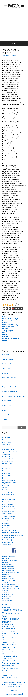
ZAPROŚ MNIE (6, 368)
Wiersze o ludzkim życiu (10, 638)
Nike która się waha (8, 570)
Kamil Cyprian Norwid (9, 480)
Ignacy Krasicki (7, 442)
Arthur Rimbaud (7, 513)
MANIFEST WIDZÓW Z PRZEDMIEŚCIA (13, 396)
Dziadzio (5, 329)
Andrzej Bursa (6, 521)
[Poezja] (14, 6)
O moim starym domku (9, 391)
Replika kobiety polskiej (10, 325)
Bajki (4, 605)
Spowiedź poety (7, 321)
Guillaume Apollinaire (9, 466)
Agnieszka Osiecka (8, 459)
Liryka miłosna (7, 607)
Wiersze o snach (7, 658)
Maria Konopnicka (14, 686)
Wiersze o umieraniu (10, 660)
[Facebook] (3, 308)
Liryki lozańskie (7, 576)
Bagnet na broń (7, 564)
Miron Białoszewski (8, 518)
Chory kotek (6, 590)
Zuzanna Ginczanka (8, 497)
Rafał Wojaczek (7, 440)
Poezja (7, 694)
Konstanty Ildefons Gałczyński (11, 533)
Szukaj (22, 428)
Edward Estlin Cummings (10, 530)
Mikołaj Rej (5, 485)
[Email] (18, 308)
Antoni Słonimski (7, 461)
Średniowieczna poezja (10, 678)
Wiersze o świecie (7, 673)
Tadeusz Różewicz (7, 492)
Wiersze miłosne (11, 613)
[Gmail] (12, 308)
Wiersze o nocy (8, 642)
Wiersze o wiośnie (10, 662)
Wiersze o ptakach (8, 654)
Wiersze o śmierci (9, 670)
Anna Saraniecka (7, 444)
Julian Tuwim (6, 475)
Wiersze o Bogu (8, 616)
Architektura (6, 354)
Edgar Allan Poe (7, 528)
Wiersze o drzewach (8, 624)
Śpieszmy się (6, 592)
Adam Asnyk (6, 437)
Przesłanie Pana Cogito (9, 557)
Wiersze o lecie (6, 636)
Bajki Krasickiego (12, 605)
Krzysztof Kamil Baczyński (10, 483)
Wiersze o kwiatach (10, 633)
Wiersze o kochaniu (8, 631)
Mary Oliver (6, 525)
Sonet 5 (4, 419)
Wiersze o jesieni (9, 629)
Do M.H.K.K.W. (6, 401)
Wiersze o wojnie (8, 666)
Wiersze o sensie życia (10, 656)
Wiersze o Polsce (7, 650)
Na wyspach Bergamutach (10, 584)
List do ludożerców (8, 568)
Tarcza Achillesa (7, 415)
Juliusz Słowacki (7, 478)
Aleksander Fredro (8, 506)
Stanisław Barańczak (8, 509)
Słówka (4, 323)
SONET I (4, 382)
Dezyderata (5, 574)
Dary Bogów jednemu (9, 378)
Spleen (4, 341)
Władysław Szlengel (8, 449)
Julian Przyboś (6, 473)
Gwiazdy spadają (7, 359)
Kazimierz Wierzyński (8, 499)
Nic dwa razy (6, 559)
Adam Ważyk (6, 456)
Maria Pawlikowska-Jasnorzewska (12, 535)
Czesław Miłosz (6, 447)
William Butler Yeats (8, 511)
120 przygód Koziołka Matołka (11, 588)
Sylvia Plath (5, 490)
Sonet (20, 610)
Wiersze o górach (8, 626)
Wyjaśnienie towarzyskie (10, 339)
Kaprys (4, 335)
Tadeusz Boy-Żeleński (9, 55)
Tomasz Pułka (6, 544)
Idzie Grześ (5, 598)
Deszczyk (5, 337)
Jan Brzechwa (21, 682)
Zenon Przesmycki (7, 542)
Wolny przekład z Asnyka (10, 319)
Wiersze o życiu (8, 675)
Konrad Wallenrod (8, 578)
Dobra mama (6, 317)
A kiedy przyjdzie (7, 331)
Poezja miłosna (9, 609)
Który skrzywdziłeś (8, 566)
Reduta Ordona (7, 596)
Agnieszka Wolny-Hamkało (10, 452)
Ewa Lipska (5, 523)
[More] (21, 308)
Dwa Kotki (5, 333)
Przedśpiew (5, 373)
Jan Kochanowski (7, 471)
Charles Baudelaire (8, 537)
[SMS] (15, 308)
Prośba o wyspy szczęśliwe (10, 572)
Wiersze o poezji (9, 647)
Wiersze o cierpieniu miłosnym (11, 620)
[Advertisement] (14, 26)
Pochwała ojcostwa (8, 327)
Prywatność (19, 694)
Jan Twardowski (7, 502)
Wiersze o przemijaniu (9, 652)
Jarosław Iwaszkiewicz (9, 504)
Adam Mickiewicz (7, 454)
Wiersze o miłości (7, 640)
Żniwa (4, 410)
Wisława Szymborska (8, 516)
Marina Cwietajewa (8, 540)
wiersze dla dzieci (5, 688)
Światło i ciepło (6, 364)
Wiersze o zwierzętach (10, 668)
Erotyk (20, 605)
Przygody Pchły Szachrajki (10, 586)
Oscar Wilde (6, 487)
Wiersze (12, 694)
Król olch (5, 563)
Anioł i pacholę (6, 405)
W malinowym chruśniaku (10, 560)
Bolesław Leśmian (7, 464)
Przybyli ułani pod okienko (10, 387)
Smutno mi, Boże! (7, 594)
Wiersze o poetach (9, 645)
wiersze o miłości (17, 688)
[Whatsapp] (9, 308)
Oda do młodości (7, 600)
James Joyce (6, 468)
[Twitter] (6, 308)
